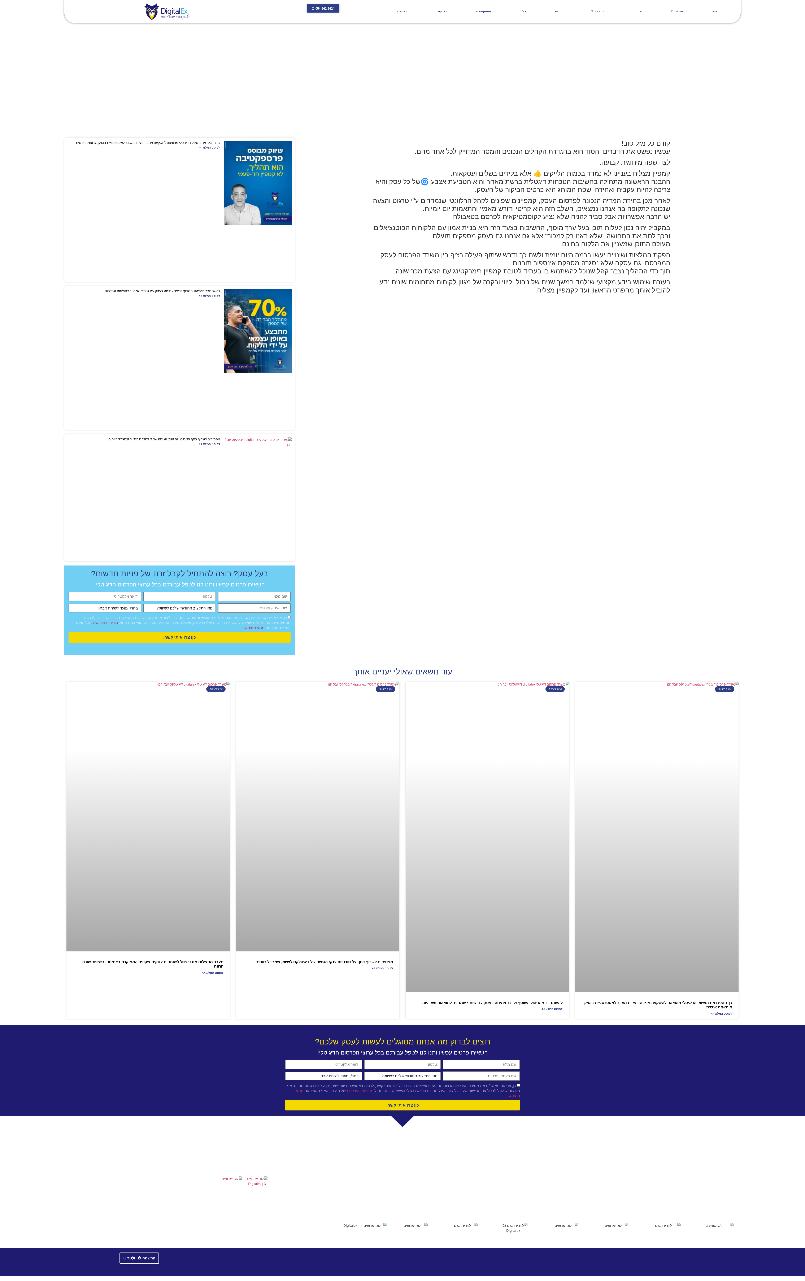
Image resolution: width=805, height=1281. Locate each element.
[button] (669, 305)
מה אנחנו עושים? (514, 1179)
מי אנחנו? (520, 1171)
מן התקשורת (518, 1194)
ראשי (715, 11)
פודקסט (392, 1199)
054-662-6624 (711, 1183)
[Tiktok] (145, 1208)
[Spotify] (155, 1208)
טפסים (260, 1165)
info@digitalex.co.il (708, 1189)
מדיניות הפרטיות (104, 623)
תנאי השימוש (254, 628)
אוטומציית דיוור (387, 1183)
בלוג (523, 11)
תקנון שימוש (699, 1206)
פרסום (638, 11)
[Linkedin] (183, 1208)
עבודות (599, 11)
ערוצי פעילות (518, 1186)
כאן (672, 1197)
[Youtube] (192, 1208)
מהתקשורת (483, 11)
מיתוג (394, 1175)
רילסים (393, 1171)
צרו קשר (441, 11)
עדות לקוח (391, 1203)
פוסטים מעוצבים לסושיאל (380, 1191)
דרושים (402, 11)
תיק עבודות (234, 1165)
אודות (679, 11)
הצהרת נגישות (203, 1165)
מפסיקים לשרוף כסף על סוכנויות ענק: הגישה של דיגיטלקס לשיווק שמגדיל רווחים (164, 439)
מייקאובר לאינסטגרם (383, 1195)
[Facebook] (164, 1208)
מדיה (558, 11)
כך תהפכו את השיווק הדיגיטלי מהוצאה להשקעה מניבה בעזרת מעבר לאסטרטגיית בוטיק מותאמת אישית (148, 143)
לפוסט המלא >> (209, 147)
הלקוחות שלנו (517, 1175)
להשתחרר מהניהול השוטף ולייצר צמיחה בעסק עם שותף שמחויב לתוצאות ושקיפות (162, 291)
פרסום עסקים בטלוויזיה (381, 1187)
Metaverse (390, 1179)
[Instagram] (174, 1208)
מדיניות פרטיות (724, 1206)
